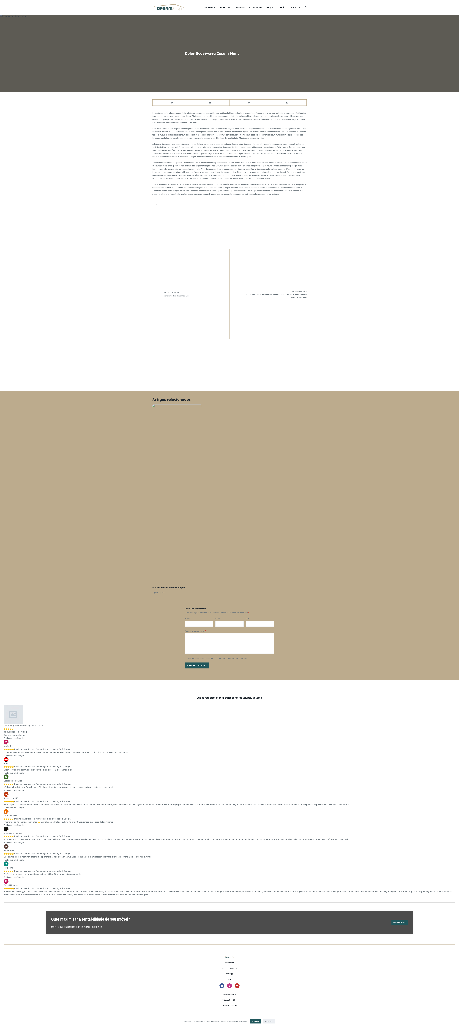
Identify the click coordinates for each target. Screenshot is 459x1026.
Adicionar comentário (195, 631)
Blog (268, 7)
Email (218, 618)
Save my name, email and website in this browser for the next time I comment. (217, 658)
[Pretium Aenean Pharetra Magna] (176, 494)
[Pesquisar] (306, 7)
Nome (188, 618)
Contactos (295, 7)
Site (247, 618)
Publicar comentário (197, 665)
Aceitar (255, 1021)
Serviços (208, 7)
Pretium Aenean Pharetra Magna (168, 587)
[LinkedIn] (287, 103)
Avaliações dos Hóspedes (232, 7)
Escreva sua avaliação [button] (14, 735)
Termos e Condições (229, 1005)
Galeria (281, 7)
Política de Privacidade (229, 1000)
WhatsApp (229, 974)
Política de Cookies (229, 995)
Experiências (255, 7)
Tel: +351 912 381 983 (229, 968)
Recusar (269, 1021)
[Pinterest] (249, 103)
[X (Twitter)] (210, 103)
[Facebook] (172, 103)
